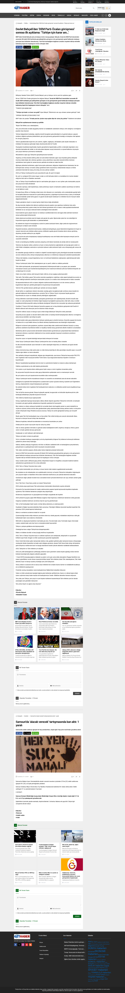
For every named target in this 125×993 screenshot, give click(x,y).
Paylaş (20, 47)
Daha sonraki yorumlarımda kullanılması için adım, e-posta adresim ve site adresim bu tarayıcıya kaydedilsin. (43, 690)
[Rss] (30, 944)
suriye (106, 967)
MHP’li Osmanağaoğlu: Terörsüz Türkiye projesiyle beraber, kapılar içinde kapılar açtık (46, 1)
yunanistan (90, 979)
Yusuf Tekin (95, 979)
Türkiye (102, 974)
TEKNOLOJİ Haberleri (101, 972)
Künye (41, 942)
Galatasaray (99, 959)
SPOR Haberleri (100, 967)
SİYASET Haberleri (98, 969)
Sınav (89, 973)
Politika (26, 23)
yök (99, 979)
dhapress (91, 946)
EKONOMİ (91, 952)
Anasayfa (19, 23)
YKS (105, 977)
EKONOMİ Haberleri (96, 952)
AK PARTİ (94, 942)
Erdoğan (90, 957)
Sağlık (106, 966)
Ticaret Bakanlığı (92, 974)
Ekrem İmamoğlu (103, 954)
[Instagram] (23, 944)
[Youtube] (26, 944)
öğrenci (90, 981)
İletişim (41, 958)
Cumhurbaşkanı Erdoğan (97, 944)
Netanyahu (91, 963)
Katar (106, 962)
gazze (104, 959)
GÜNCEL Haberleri (96, 961)
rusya (108, 963)
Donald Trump (99, 946)
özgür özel (104, 979)
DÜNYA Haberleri (97, 948)
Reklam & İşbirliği (44, 954)
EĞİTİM (95, 957)
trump (98, 974)
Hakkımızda (43, 946)
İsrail (96, 981)
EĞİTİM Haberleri (96, 957)
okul (95, 963)
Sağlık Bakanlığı (91, 967)
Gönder (36, 47)
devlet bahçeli (106, 944)
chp (89, 944)
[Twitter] (19, 944)
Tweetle (28, 47)
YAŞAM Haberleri (96, 976)
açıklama (100, 942)
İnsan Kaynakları (44, 950)
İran (93, 981)
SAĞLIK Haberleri (96, 965)
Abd (89, 941)
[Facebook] (15, 944)
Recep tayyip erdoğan (101, 963)
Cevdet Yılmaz (105, 942)
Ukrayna (107, 974)
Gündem (26, 716)
